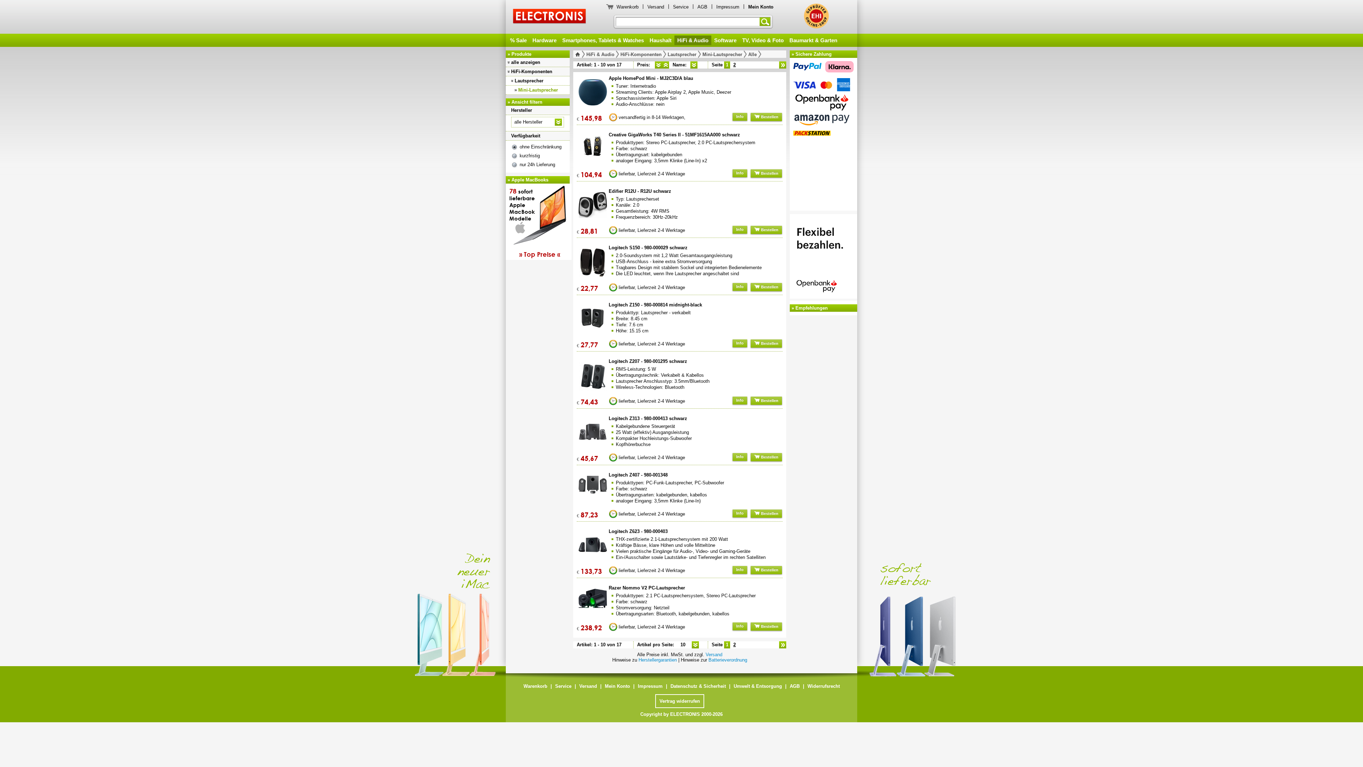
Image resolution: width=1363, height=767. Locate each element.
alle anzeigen (525, 62)
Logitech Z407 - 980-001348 (638, 475)
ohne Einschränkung (541, 146)
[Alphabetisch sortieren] (693, 65)
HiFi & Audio (692, 40)
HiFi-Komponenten (531, 71)
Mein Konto (617, 686)
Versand (655, 7)
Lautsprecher (529, 80)
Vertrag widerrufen (679, 701)
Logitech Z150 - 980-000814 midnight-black (655, 305)
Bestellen (769, 117)
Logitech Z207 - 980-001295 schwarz (648, 361)
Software (725, 40)
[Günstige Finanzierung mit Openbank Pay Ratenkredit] (823, 257)
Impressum (727, 7)
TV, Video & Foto (763, 40)
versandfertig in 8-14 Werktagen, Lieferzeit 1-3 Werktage (652, 119)
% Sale (518, 40)
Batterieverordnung (727, 660)
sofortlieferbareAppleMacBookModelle (534, 222)
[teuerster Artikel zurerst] (665, 65)
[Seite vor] (782, 65)
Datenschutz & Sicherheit (698, 686)
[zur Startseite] (579, 54)
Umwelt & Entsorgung (758, 686)
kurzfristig (530, 155)
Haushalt (661, 40)
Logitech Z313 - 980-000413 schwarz (648, 418)
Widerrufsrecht (824, 686)
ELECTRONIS (549, 17)
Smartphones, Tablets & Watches (603, 40)
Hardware (544, 40)
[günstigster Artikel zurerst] (658, 65)
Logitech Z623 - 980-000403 (638, 531)
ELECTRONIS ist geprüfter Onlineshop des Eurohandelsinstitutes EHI (816, 16)
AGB (702, 7)
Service (681, 7)
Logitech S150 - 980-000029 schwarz (648, 247)
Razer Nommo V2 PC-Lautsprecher (647, 588)
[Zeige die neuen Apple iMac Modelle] (965, 606)
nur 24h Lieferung (537, 164)
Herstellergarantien (658, 660)
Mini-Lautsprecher (538, 90)
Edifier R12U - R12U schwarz (640, 191)
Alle (752, 54)
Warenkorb (628, 7)
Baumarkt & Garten (813, 40)
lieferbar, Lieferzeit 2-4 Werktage (652, 173)
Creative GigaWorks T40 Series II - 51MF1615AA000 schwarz (674, 134)
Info (740, 116)
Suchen (766, 21)
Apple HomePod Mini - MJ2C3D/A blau (651, 78)
